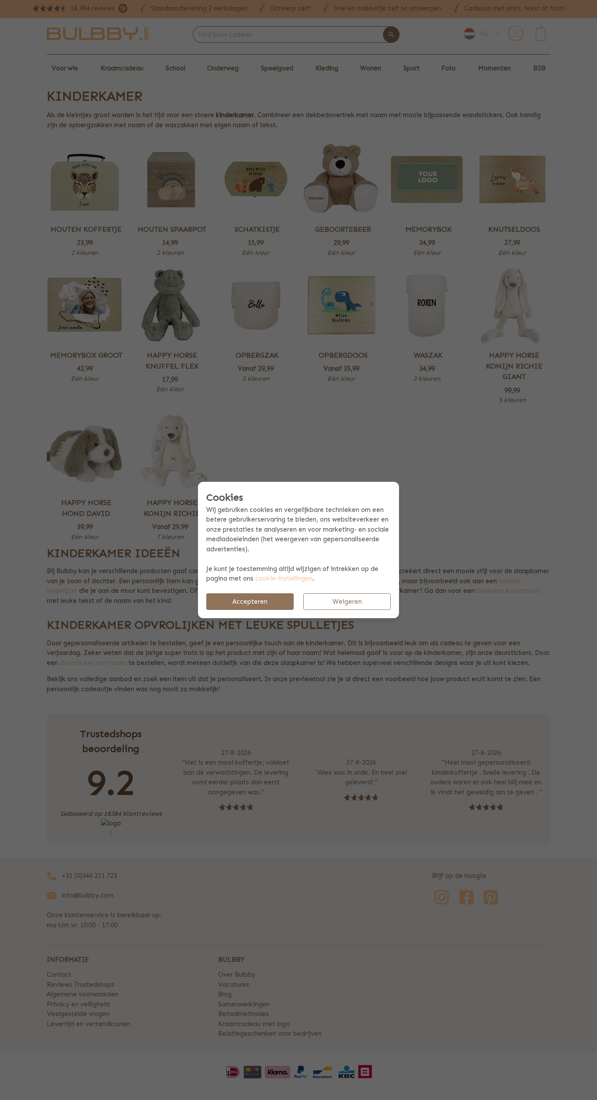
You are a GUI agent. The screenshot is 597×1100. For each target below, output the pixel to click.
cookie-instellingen (283, 578)
